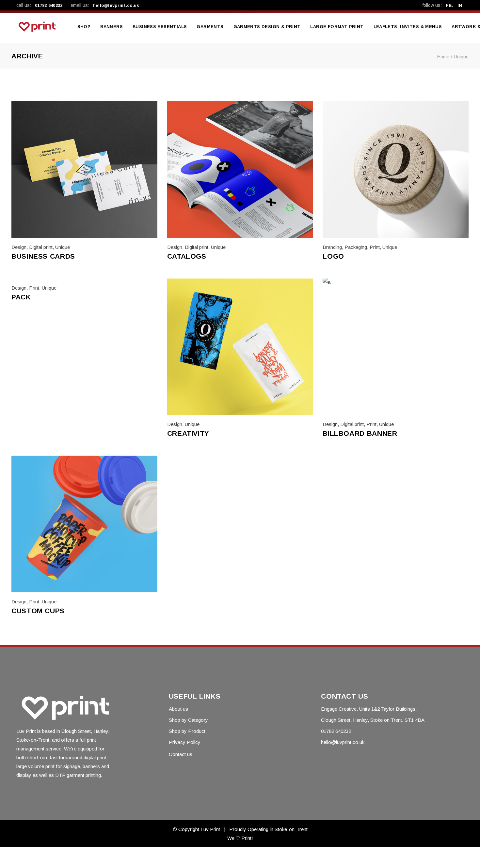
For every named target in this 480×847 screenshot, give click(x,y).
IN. (460, 5)
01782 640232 (49, 5)
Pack (21, 297)
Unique (62, 247)
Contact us (180, 754)
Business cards (43, 256)
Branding (332, 247)
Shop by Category (188, 720)
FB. (449, 5)
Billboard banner (360, 433)
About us (178, 709)
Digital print (41, 247)
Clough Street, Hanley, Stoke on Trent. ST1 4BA (372, 720)
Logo (333, 256)
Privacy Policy (184, 742)
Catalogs (186, 256)
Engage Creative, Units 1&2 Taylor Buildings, (369, 709)
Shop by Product (187, 731)
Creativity (188, 433)
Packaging (355, 247)
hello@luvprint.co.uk (116, 5)
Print (375, 247)
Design (18, 247)
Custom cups (38, 610)
